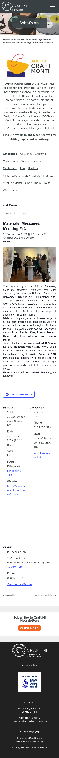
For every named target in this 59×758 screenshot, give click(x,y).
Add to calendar (19, 394)
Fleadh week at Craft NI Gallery (21, 175)
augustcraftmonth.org (34, 139)
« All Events (10, 205)
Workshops (10, 190)
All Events (26, 153)
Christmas (41, 153)
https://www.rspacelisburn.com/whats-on (16, 490)
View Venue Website (19, 584)
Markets (48, 175)
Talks (47, 182)
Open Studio (33, 182)
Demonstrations (31, 161)
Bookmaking (10, 595)
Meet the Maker (12, 182)
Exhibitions (10, 168)
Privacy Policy (29, 665)
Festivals (33, 168)
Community (10, 161)
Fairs (22, 168)
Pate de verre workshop (43, 595)
